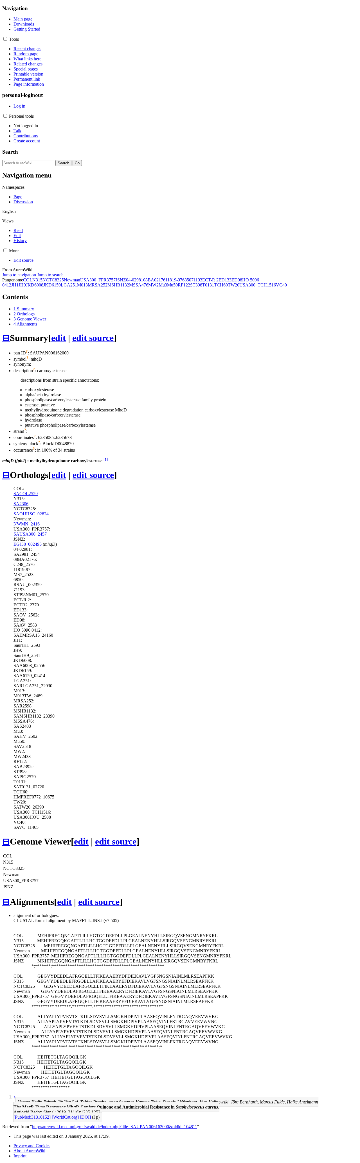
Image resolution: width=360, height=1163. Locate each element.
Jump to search (50, 274)
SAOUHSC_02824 (31, 513)
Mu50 (172, 285)
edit (58, 338)
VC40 (281, 285)
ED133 (225, 279)
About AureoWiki (29, 1150)
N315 (37, 279)
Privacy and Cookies (32, 1145)
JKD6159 (52, 285)
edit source (93, 338)
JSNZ (121, 279)
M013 (82, 285)
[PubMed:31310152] (32, 1117)
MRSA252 (97, 285)
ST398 (196, 285)
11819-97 (173, 279)
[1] (106, 459)
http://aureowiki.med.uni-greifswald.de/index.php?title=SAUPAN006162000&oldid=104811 (114, 1126)
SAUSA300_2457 (30, 534)
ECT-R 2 (210, 279)
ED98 (236, 279)
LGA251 (69, 285)
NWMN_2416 (27, 524)
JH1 (15, 285)
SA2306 (21, 503)
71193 (196, 279)
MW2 (153, 285)
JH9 (22, 285)
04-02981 (134, 279)
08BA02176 (154, 279)
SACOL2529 (26, 493)
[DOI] (85, 1117)
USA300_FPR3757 (98, 279)
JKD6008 (34, 285)
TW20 (233, 285)
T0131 (208, 285)
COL (27, 279)
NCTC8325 (53, 279)
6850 (186, 279)
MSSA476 (138, 285)
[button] (5, 39)
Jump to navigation (19, 274)
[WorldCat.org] (65, 1117)
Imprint (20, 1155)
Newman (72, 279)
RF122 (184, 285)
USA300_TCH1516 (257, 285)
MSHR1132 (118, 285)
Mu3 (163, 285)
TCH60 (221, 285)
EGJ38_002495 (28, 544)
